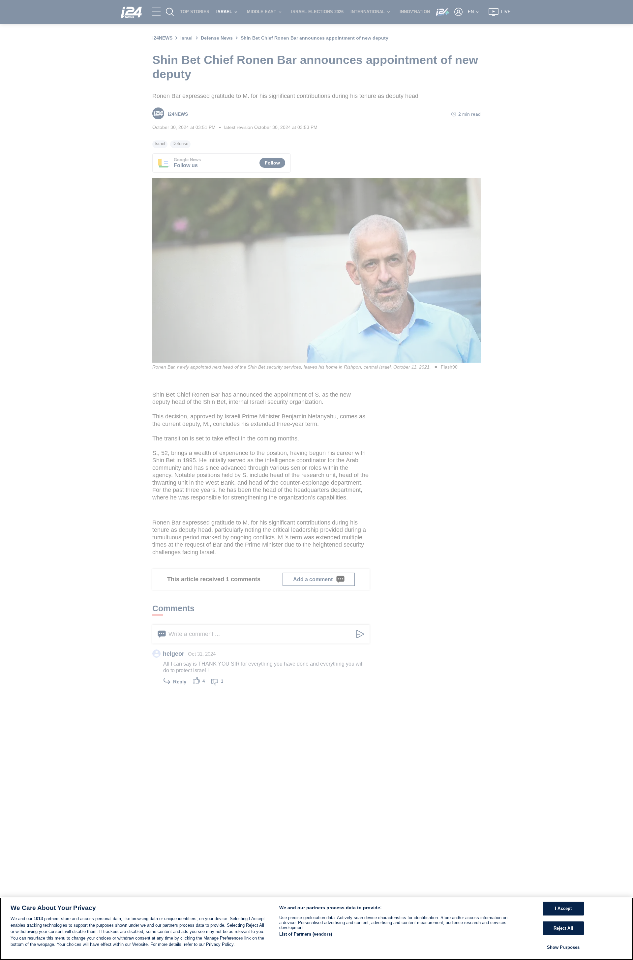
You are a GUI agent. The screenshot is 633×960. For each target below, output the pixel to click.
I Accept (563, 908)
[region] (316, 928)
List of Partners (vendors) (305, 934)
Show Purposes (563, 947)
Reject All (563, 928)
